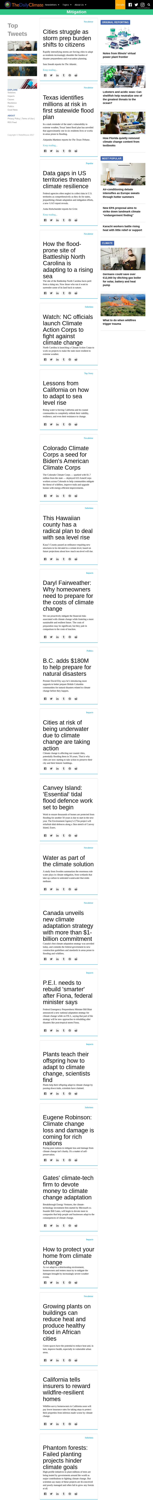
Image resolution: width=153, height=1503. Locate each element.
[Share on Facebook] (45, 75)
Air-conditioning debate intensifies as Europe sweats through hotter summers (121, 193)
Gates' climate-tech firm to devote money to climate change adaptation (68, 1188)
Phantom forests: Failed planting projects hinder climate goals (65, 1457)
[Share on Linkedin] (57, 75)
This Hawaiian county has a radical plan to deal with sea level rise (68, 528)
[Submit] (149, 4)
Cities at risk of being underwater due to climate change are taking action (66, 735)
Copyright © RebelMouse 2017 (21, 135)
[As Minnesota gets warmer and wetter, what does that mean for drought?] (22, 71)
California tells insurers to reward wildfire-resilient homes (66, 1389)
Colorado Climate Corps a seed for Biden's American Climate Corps (66, 458)
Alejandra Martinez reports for (66, 139)
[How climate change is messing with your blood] (22, 83)
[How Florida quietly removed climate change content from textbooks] (123, 122)
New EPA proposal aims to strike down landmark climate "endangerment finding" (121, 211)
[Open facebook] (130, 5)
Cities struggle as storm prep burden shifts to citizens (67, 38)
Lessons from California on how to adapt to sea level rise (66, 393)
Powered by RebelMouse (143, 8)
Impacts (89, 573)
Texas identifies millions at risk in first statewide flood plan (68, 107)
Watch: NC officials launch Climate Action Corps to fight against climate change (68, 330)
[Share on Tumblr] (63, 75)
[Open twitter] (136, 5)
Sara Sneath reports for (60, 64)
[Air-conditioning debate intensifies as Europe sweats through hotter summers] (123, 174)
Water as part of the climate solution (68, 860)
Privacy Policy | (14, 119)
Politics (90, 651)
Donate (120, 4)
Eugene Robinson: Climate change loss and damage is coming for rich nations (68, 1130)
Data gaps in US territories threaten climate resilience (67, 179)
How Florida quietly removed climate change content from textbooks (121, 142)
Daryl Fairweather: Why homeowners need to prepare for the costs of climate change (68, 595)
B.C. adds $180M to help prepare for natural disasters (67, 667)
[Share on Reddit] (76, 75)
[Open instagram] (142, 5)
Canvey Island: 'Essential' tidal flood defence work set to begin (68, 797)
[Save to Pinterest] (69, 75)
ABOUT (11, 115)
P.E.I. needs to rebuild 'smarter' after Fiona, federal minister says (67, 992)
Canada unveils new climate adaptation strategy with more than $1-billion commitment (68, 926)
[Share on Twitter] (51, 75)
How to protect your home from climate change (68, 1255)
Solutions (89, 307)
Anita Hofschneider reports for (60, 209)
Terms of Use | (28, 119)
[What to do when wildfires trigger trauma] (22, 58)
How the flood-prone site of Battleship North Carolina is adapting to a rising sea (68, 260)
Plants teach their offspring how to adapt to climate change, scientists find (66, 1067)
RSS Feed (12, 122)
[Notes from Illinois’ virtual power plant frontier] (123, 37)
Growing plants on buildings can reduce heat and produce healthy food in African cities (67, 1322)
